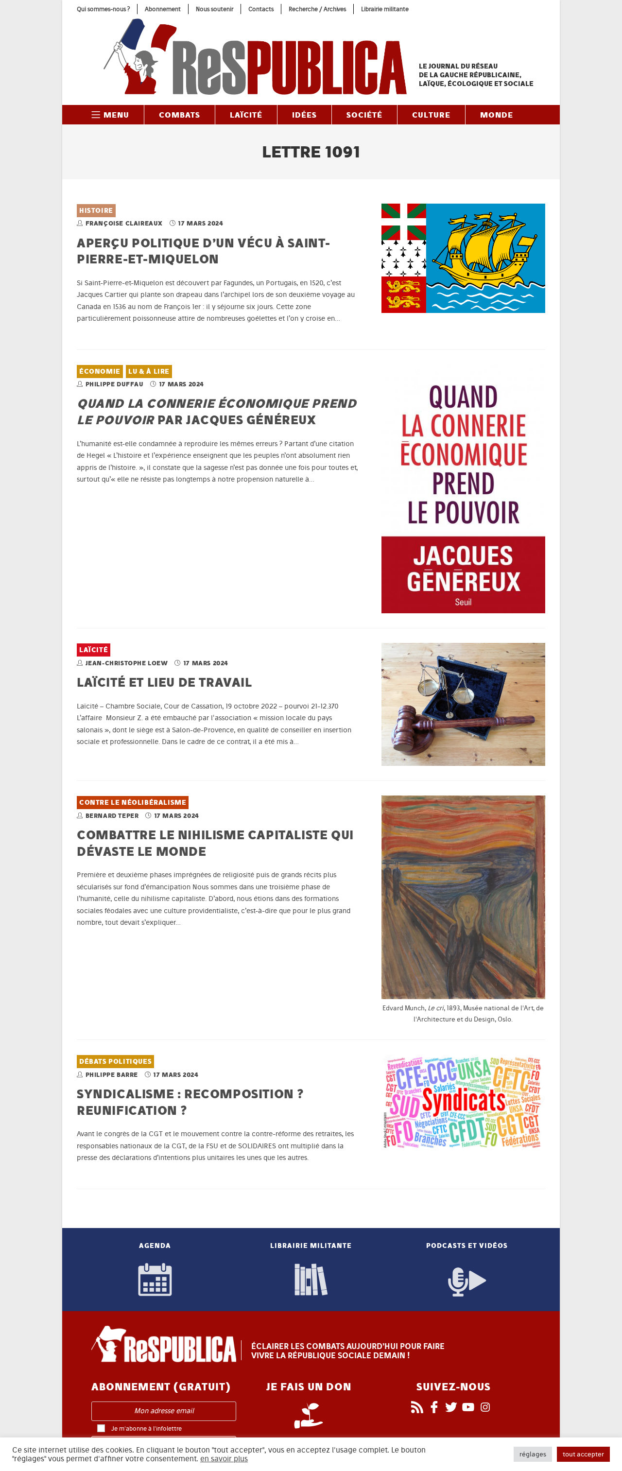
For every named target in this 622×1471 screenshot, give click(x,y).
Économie (100, 371)
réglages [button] (532, 1454)
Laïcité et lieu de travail (164, 682)
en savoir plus (224, 1458)
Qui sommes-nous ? (103, 9)
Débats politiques (115, 1061)
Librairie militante (385, 9)
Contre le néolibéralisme (132, 802)
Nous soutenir (214, 9)
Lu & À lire (149, 371)
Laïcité (93, 650)
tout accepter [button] (583, 1454)
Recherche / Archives (317, 9)
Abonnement (163, 9)
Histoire (96, 211)
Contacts (261, 9)
